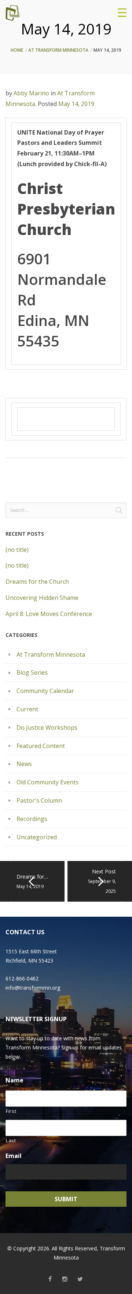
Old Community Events (47, 782)
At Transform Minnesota (58, 50)
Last (11, 1140)
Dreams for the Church (37, 582)
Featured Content (40, 746)
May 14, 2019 (76, 104)
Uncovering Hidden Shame (42, 598)
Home (17, 50)
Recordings (31, 819)
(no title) (17, 550)
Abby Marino (31, 93)
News (24, 764)
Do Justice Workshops (46, 727)
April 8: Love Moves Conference (49, 614)
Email (14, 1156)
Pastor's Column (39, 800)
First (11, 1111)
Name (14, 1080)
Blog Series (32, 672)
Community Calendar (45, 691)
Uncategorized (36, 837)
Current (27, 709)
